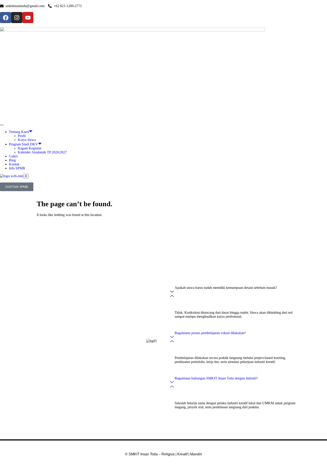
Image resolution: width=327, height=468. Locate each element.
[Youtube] (27, 17)
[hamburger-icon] (2, 125)
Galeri (13, 156)
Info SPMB (17, 168)
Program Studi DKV (23, 144)
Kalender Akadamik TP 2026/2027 (42, 152)
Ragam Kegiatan (29, 148)
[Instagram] (16, 17)
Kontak (14, 164)
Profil (22, 136)
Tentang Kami (19, 132)
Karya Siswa (27, 140)
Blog (12, 160)
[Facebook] (5, 17)
